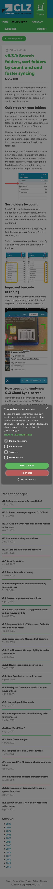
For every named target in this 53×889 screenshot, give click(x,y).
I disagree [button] (27, 473)
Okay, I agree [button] (27, 465)
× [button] (47, 408)
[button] (26, 435)
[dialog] (26, 444)
